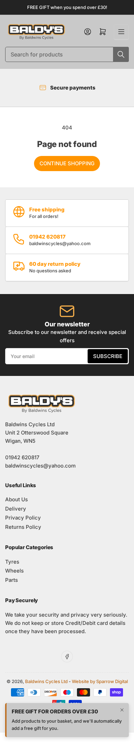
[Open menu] (121, 31)
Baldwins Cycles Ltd (46, 681)
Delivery (15, 508)
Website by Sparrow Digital (100, 681)
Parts (11, 580)
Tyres (12, 561)
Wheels (14, 570)
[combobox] (67, 54)
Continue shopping (67, 163)
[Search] (121, 54)
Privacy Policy (23, 517)
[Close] (122, 710)
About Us (16, 499)
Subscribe (107, 356)
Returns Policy (23, 527)
